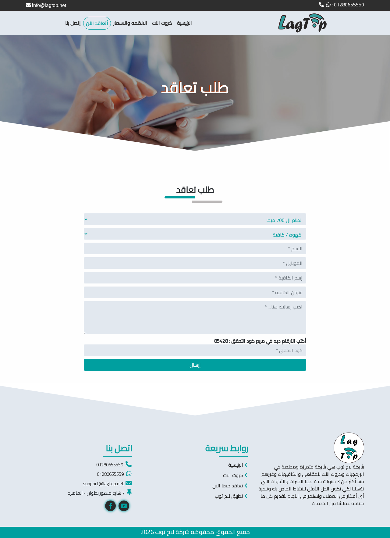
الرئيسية (184, 22)
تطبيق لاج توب (229, 496)
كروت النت (162, 22)
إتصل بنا (73, 22)
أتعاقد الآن (97, 23)
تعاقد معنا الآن (228, 485)
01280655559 (109, 464)
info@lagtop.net (48, 5)
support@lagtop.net (103, 483)
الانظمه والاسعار (130, 22)
